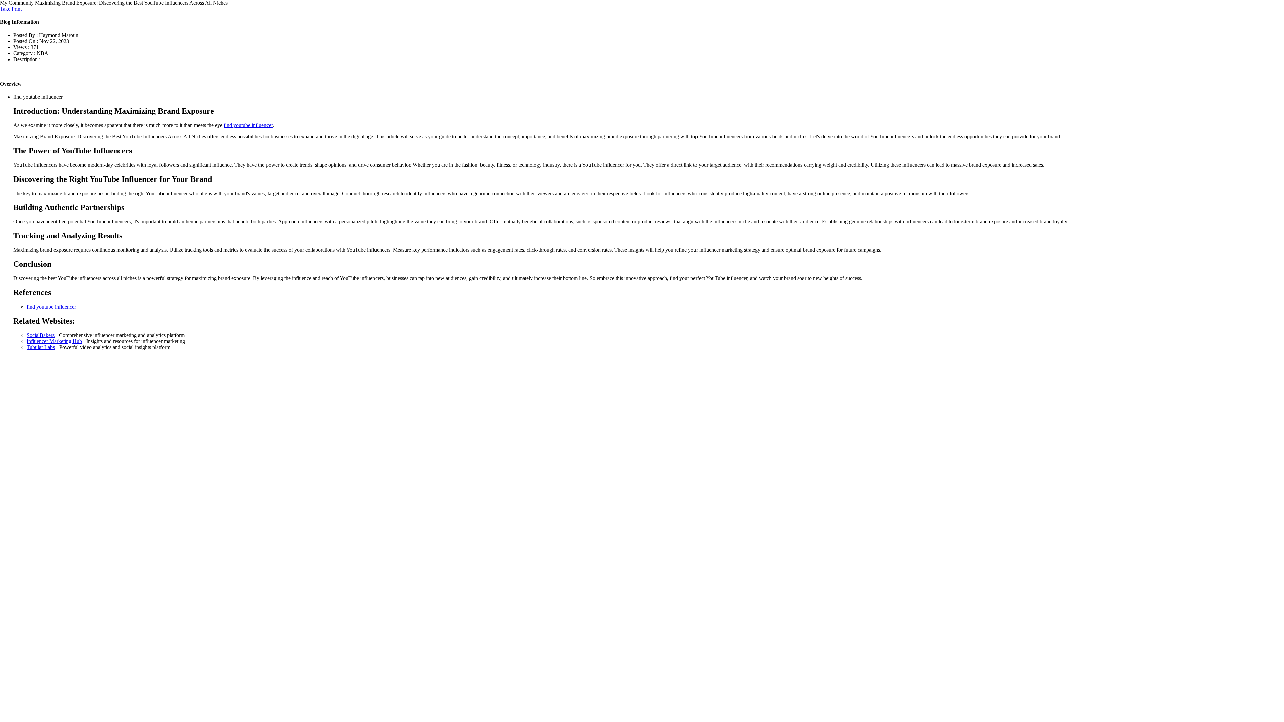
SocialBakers (41, 335)
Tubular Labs (41, 347)
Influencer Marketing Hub (54, 341)
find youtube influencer (248, 125)
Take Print (11, 9)
